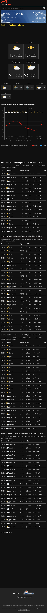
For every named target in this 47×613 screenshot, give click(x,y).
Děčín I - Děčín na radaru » (12, 25)
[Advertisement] (23, 33)
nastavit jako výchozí (7, 20)
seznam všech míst (24, 598)
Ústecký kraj (5, 17)
